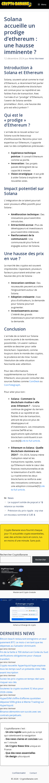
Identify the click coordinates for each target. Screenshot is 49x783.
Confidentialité (19, 772)
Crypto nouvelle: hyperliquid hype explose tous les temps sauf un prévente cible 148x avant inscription (23, 669)
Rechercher (40, 559)
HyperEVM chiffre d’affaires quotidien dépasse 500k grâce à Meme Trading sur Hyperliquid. (22, 702)
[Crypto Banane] (16, 4)
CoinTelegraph (12, 384)
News (11, 498)
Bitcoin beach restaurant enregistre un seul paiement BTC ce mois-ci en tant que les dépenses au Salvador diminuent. (23, 642)
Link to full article (30, 440)
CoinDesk (34, 381)
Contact (33, 772)
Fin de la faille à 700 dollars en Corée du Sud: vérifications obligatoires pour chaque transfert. (24, 655)
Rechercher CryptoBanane (14, 554)
